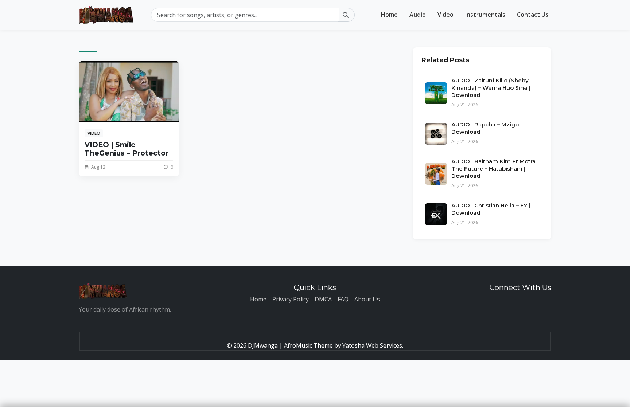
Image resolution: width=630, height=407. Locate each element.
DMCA (323, 299)
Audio (417, 15)
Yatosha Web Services (372, 345)
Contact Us (532, 15)
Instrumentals (485, 15)
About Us (367, 299)
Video (446, 15)
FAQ (343, 299)
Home (389, 15)
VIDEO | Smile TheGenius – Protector (126, 148)
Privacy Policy (290, 299)
